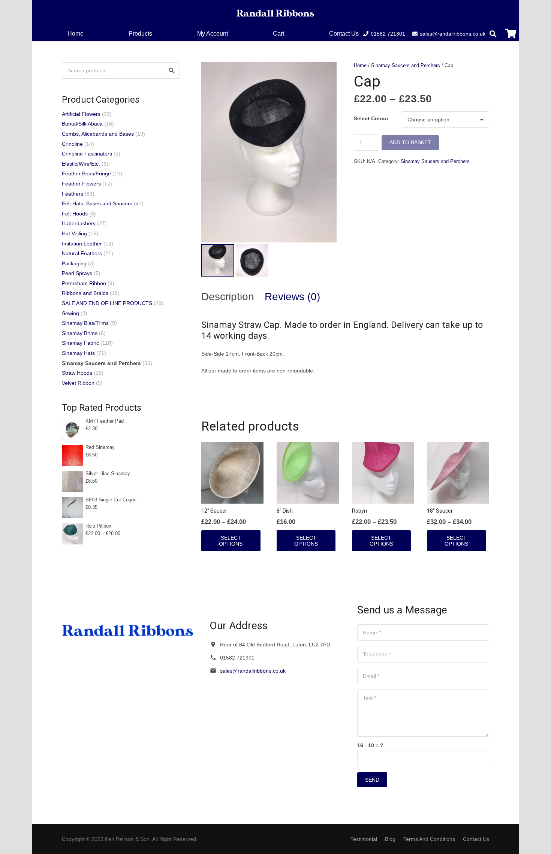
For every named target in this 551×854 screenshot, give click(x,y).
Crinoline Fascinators (87, 154)
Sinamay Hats (78, 353)
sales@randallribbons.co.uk (253, 671)
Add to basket (410, 142)
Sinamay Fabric (80, 343)
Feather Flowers (81, 184)
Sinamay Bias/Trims (85, 323)
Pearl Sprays (77, 273)
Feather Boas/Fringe (86, 173)
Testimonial (363, 839)
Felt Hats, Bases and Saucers (97, 203)
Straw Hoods (77, 373)
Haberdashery (79, 223)
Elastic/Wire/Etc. (81, 164)
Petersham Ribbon (84, 283)
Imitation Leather (82, 244)
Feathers (72, 194)
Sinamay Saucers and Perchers (405, 65)
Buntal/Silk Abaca (82, 124)
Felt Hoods (75, 214)
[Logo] (275, 13)
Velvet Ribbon (78, 383)
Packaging (74, 263)
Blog (390, 839)
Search (172, 70)
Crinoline (72, 144)
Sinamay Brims (79, 333)
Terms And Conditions (429, 839)
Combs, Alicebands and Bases (98, 134)
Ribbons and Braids (85, 293)
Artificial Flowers (81, 114)
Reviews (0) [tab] (292, 296)
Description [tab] (227, 296)
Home (360, 65)
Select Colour (371, 118)
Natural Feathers (82, 253)
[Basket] (510, 33)
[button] (289, 33)
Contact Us (476, 839)
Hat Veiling (74, 233)
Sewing (70, 313)
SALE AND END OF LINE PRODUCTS (107, 303)
